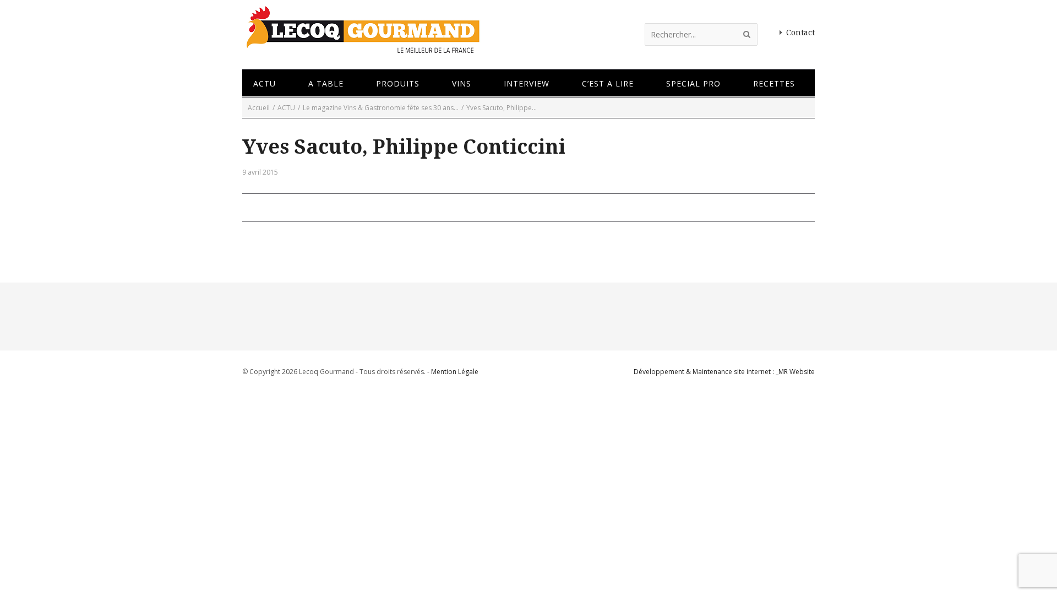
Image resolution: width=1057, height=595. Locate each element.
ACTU (286, 107)
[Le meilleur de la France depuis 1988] (362, 48)
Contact (800, 32)
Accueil (259, 107)
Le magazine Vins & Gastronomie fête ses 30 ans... (381, 107)
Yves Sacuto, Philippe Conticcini (403, 147)
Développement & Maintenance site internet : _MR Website (724, 371)
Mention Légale (454, 371)
